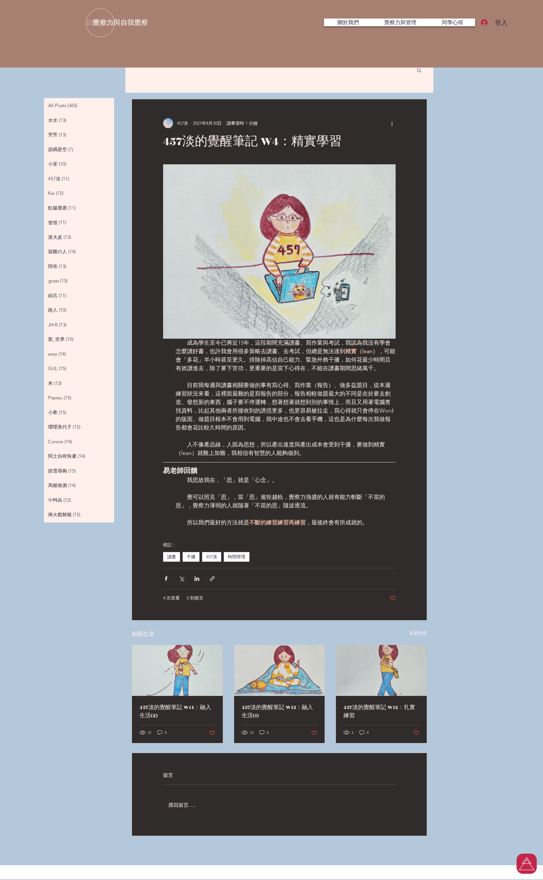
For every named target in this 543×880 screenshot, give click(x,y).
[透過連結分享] (212, 579)
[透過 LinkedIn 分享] (197, 579)
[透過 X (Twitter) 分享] (181, 579)
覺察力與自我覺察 (120, 22)
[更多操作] (392, 123)
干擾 (191, 557)
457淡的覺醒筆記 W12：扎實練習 (379, 711)
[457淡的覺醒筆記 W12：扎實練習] (381, 670)
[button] (419, 70)
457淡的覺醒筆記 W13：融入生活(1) (277, 711)
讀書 (171, 557)
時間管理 (236, 557)
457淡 (211, 557)
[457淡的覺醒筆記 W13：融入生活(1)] (279, 670)
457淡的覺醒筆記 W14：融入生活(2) (175, 711)
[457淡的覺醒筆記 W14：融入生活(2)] (177, 670)
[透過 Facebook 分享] (166, 579)
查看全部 (418, 633)
